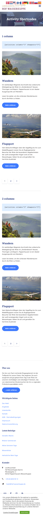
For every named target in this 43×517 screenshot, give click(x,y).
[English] (15, 3)
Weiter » (16, 181)
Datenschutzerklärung (10, 424)
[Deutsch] (25, 3)
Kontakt (4, 414)
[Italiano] (29, 3)
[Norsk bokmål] (32, 3)
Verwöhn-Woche (7, 436)
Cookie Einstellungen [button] (10, 512)
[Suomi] (18, 3)
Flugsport (8, 143)
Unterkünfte (6, 410)
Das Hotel (5, 403)
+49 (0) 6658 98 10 (12, 479)
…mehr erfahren (11, 390)
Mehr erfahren (12, 105)
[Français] (22, 3)
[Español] (39, 3)
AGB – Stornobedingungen (11, 417)
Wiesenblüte (6, 450)
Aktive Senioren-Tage (9, 445)
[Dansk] (7, 3)
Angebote (5, 407)
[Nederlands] (11, 3)
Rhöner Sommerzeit (9, 441)
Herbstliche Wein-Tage (10, 455)
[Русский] (36, 3)
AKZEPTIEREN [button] (24, 512)
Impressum (6, 421)
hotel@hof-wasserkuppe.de (15, 484)
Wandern (7, 80)
